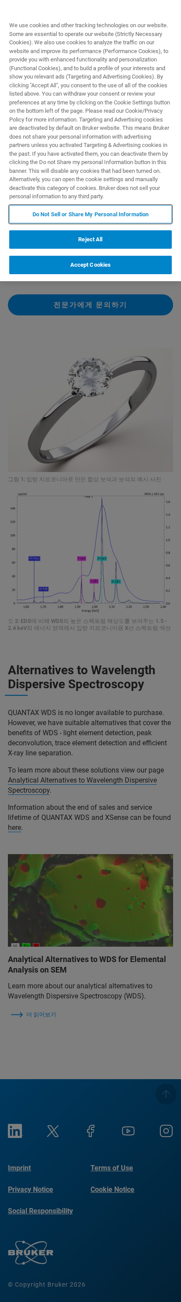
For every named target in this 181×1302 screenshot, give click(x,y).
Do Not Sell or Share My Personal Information (91, 214)
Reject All (90, 239)
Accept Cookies (90, 264)
